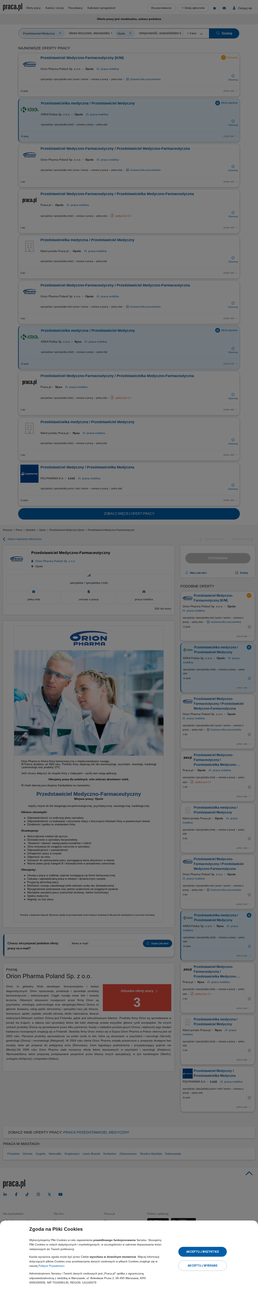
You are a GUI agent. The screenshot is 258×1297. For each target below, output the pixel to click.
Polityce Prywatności (51, 1265)
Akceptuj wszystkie (202, 1251)
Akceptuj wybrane (202, 1265)
